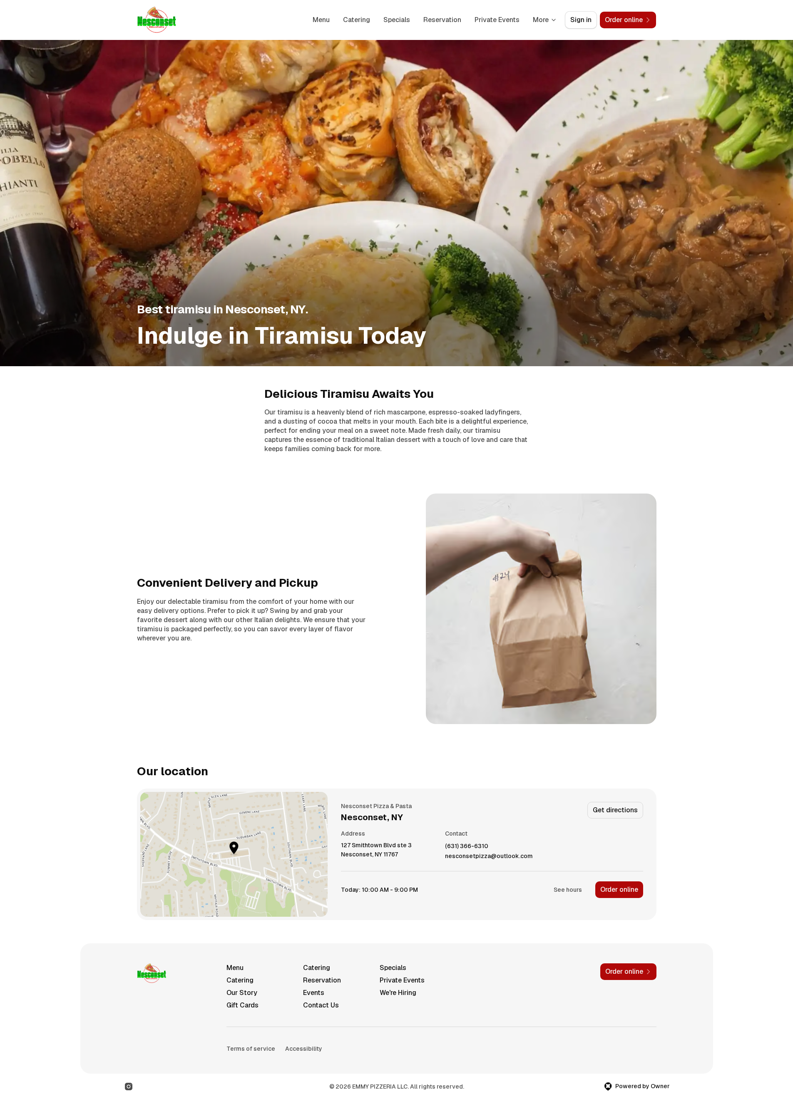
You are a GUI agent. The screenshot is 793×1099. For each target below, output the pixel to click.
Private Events (497, 19)
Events (313, 992)
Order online (619, 889)
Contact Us (321, 1005)
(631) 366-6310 (466, 846)
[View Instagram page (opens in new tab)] (129, 1087)
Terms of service (250, 1048)
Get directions (615, 810)
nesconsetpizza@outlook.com (489, 856)
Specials (396, 19)
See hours (568, 889)
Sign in (581, 19)
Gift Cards (242, 1005)
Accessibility (303, 1048)
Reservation (442, 19)
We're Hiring (398, 992)
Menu (321, 19)
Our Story (241, 992)
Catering (356, 19)
